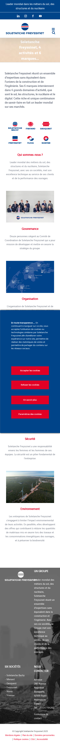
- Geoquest (10, 683)
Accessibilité (42, 739)
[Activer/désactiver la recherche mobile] (53, 32)
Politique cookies (21, 739)
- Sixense (10, 695)
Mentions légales (12, 735)
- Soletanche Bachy (15, 675)
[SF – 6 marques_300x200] (30, 118)
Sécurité (30, 438)
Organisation (30, 298)
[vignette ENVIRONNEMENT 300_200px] (30, 472)
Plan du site (27, 735)
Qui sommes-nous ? (30, 154)
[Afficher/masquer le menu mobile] (53, 29)
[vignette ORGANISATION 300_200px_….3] (30, 262)
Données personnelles (45, 735)
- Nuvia (8, 691)
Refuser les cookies (30, 385)
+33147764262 (46, 707)
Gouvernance (30, 228)
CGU (33, 739)
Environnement (30, 508)
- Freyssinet (11, 687)
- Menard (10, 679)
